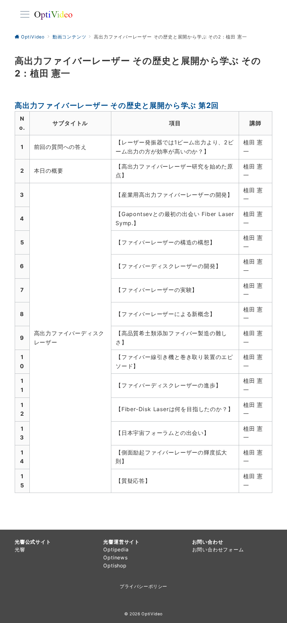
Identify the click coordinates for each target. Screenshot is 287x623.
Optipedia (115, 549)
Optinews (115, 557)
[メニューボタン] (24, 15)
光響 (20, 549)
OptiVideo (152, 613)
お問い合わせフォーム (218, 549)
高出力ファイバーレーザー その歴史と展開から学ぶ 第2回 (116, 105)
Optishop (114, 565)
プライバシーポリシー (143, 586)
